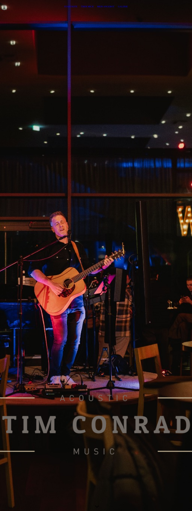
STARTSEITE (70, 6)
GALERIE (123, 6)
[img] (96, 255)
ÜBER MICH (87, 6)
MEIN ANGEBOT (105, 6)
